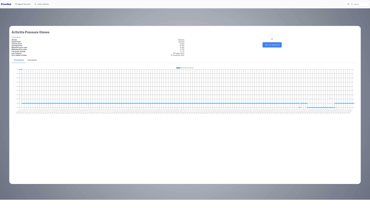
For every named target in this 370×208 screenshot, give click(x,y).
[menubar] (32, 4)
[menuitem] (23, 4)
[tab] (19, 60)
